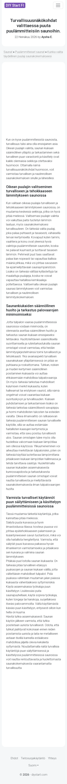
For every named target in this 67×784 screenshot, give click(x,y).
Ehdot (14, 758)
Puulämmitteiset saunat (29, 52)
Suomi (32, 765)
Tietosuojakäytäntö (33, 758)
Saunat (8, 52)
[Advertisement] (33, 99)
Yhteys (52, 758)
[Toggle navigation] (58, 5)
